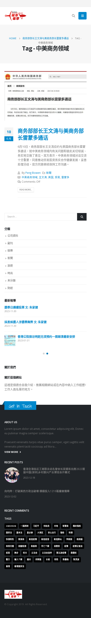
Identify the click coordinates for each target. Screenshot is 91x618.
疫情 (66, 546)
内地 (56, 526)
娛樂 (10, 250)
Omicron (11, 526)
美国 (50, 177)
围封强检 (77, 526)
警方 (8, 559)
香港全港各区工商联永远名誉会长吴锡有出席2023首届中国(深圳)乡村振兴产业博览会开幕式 (54, 470)
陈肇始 (66, 559)
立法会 (34, 553)
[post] (9, 340)
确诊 (16, 553)
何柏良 (46, 526)
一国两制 (24, 526)
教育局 (21, 539)
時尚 (10, 273)
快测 (71, 532)
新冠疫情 (33, 539)
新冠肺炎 (58, 539)
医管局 (65, 526)
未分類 (11, 280)
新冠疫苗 (45, 539)
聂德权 (74, 553)
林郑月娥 (10, 546)
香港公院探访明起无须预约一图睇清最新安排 (46, 336)
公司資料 (13, 236)
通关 (29, 559)
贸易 (57, 177)
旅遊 (10, 266)
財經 (10, 288)
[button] (44, 354)
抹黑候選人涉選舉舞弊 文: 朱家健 (25, 322)
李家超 (69, 539)
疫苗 (8, 553)
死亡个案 (45, 546)
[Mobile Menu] (82, 16)
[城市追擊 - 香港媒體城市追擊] (15, 15)
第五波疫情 (61, 553)
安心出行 (52, 532)
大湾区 (40, 532)
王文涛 (43, 177)
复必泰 (30, 532)
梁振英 (34, 546)
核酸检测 (22, 546)
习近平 (36, 526)
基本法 (19, 532)
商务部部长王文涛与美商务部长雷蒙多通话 (51, 134)
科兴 (25, 553)
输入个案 (18, 559)
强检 (62, 532)
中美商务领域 (30, 177)
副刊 (10, 243)
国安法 (9, 532)
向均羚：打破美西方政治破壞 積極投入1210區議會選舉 (37, 491)
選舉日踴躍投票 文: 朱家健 (21, 307)
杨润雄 (80, 539)
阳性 (56, 559)
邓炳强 (38, 559)
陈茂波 (76, 559)
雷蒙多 (65, 177)
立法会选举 (47, 553)
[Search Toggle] (74, 16)
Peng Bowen (33, 172)
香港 (8, 566)
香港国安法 (19, 566)
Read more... (25, 189)
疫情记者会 (78, 546)
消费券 (57, 546)
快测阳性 (10, 539)
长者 (48, 559)
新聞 (48, 172)
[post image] (45, 96)
